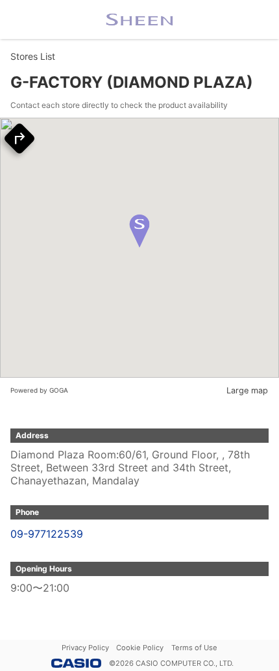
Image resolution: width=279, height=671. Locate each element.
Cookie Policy (140, 647)
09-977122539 (46, 533)
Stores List (32, 56)
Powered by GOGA (39, 390)
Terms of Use (194, 647)
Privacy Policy (85, 647)
